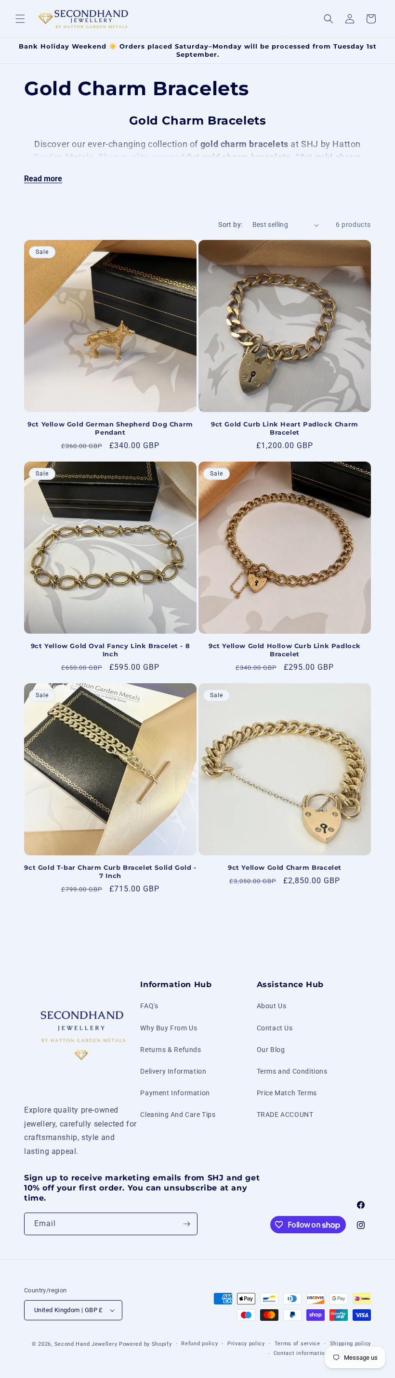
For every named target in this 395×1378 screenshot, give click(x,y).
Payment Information (175, 1093)
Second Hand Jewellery (86, 1344)
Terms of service (297, 1343)
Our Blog (271, 1049)
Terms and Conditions (292, 1071)
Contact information (301, 1353)
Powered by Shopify (145, 1344)
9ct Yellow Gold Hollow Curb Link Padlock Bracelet (285, 650)
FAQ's (149, 1006)
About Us (272, 1006)
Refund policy (199, 1343)
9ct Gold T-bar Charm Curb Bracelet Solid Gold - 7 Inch (110, 871)
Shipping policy (350, 1343)
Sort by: (230, 224)
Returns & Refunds (170, 1049)
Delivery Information (173, 1071)
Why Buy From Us (168, 1028)
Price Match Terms (287, 1093)
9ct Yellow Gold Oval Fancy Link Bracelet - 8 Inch (110, 650)
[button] (20, 18)
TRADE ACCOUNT (285, 1114)
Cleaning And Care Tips (177, 1114)
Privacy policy (246, 1343)
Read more (43, 178)
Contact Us (275, 1028)
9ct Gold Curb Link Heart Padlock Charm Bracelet (284, 428)
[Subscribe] (186, 1224)
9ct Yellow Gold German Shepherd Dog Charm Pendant (110, 428)
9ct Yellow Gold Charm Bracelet (285, 867)
